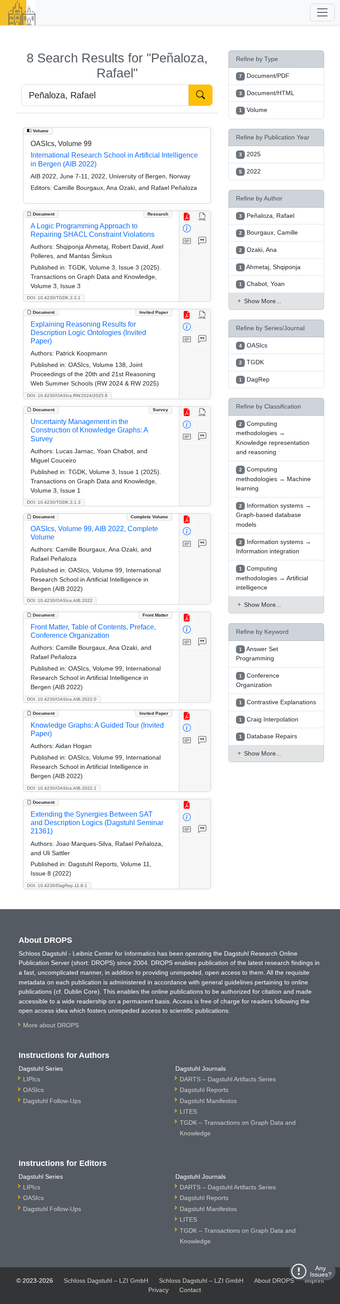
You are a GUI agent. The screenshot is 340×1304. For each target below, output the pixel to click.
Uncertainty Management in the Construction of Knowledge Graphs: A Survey (89, 430)
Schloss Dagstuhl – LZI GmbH (106, 1280)
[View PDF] (187, 217)
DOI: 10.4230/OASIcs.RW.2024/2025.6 (67, 395)
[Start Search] (200, 95)
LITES (188, 1111)
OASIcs (33, 1089)
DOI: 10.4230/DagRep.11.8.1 (57, 885)
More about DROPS (51, 1025)
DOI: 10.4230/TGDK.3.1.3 (54, 502)
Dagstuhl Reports (204, 1089)
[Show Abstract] (187, 241)
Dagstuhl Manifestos (208, 1100)
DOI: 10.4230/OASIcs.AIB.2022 (60, 600)
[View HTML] (202, 217)
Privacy (158, 1289)
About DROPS (274, 1280)
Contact (190, 1289)
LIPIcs (31, 1079)
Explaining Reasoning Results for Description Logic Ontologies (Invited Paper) (88, 332)
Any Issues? (321, 1271)
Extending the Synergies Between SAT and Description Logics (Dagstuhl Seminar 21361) (97, 822)
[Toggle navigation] (322, 12)
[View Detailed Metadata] (187, 229)
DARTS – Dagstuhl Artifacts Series (228, 1079)
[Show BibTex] (202, 241)
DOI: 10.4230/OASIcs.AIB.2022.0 (62, 699)
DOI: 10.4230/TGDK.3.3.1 (54, 297)
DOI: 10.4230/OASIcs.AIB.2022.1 (62, 788)
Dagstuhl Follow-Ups (52, 1100)
